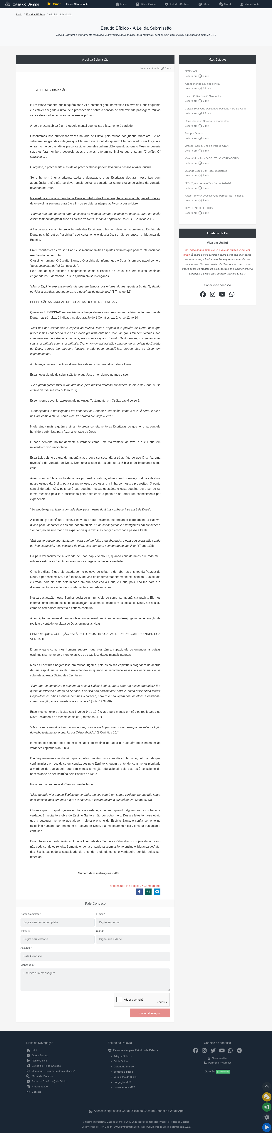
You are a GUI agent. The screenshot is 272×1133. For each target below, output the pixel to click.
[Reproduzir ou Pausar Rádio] (266, 1127)
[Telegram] (239, 1050)
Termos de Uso (219, 1058)
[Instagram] (204, 1050)
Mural (227, 4)
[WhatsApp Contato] (230, 1050)
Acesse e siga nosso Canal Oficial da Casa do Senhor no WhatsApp (138, 1110)
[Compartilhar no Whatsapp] (148, 892)
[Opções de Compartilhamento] (266, 1107)
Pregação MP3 (122, 1082)
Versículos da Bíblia (125, 1076)
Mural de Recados (42, 1076)
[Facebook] (195, 1050)
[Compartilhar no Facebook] (139, 892)
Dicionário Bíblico (124, 1066)
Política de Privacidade (219, 1063)
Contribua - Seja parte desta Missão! (53, 1070)
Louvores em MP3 (124, 1087)
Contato (36, 1091)
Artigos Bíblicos (123, 1056)
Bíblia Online (148, 4)
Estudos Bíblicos (179, 4)
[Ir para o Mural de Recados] (266, 1097)
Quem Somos (39, 1055)
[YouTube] (222, 1050)
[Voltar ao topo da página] (266, 1086)
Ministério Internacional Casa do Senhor (103, 1122)
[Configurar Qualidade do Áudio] (266, 1117)
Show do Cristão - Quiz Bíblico (49, 1081)
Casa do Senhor (25, 4)
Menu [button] (206, 4)
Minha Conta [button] (251, 4)
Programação (39, 1086)
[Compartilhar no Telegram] (157, 892)
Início (19, 14)
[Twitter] (213, 1050)
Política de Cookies (179, 1122)
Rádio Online (39, 1060)
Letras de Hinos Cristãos (46, 1065)
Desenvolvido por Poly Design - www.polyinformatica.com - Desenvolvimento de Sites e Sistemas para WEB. (136, 1127)
